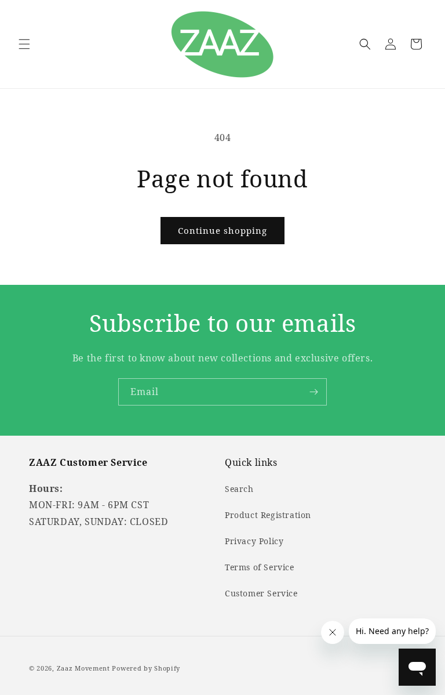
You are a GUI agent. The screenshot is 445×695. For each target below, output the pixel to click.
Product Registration (268, 514)
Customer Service (261, 593)
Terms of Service (259, 567)
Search (239, 488)
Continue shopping (222, 230)
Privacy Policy (254, 540)
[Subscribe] (313, 392)
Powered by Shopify (146, 668)
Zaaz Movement (83, 668)
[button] (24, 44)
